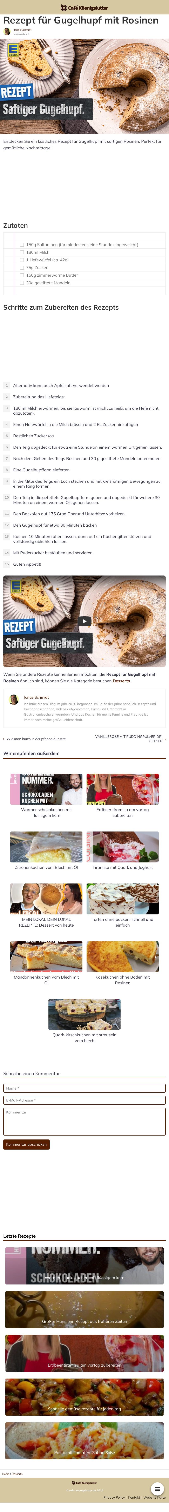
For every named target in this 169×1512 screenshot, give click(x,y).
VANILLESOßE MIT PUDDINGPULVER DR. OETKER (128, 738)
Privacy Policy (114, 1497)
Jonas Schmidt (23, 29)
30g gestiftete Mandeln (48, 282)
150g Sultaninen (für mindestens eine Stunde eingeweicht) (82, 244)
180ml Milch (37, 252)
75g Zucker (36, 267)
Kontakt (134, 1497)
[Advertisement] (84, 184)
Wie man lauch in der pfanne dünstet (36, 739)
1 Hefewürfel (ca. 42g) (47, 260)
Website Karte (154, 1497)
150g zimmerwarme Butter (52, 275)
